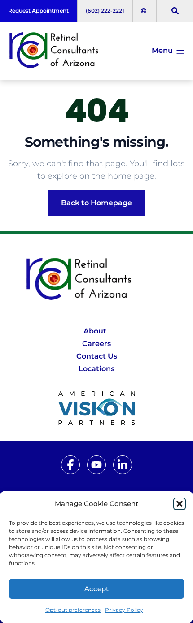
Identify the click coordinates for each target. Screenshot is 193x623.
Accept (96, 588)
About (94, 331)
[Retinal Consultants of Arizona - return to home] (97, 279)
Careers (96, 343)
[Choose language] (145, 11)
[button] (179, 503)
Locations (96, 368)
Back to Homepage (96, 203)
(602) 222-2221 (105, 10)
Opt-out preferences (73, 609)
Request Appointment (38, 10)
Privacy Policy (124, 609)
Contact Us (96, 356)
